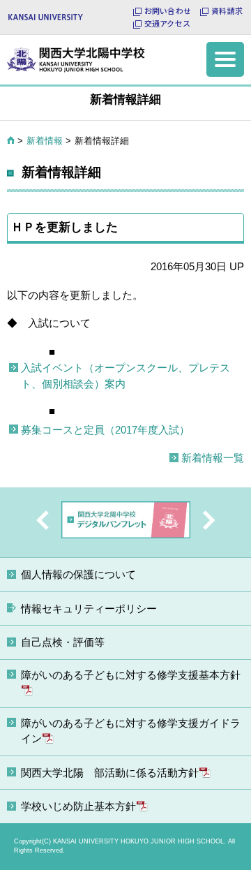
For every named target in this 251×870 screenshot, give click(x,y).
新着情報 (44, 140)
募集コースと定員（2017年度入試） (105, 430)
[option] (125, 522)
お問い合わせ (167, 10)
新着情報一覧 (212, 458)
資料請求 (227, 10)
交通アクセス (167, 23)
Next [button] (209, 520)
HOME (11, 140)
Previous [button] (42, 520)
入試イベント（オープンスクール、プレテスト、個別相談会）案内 (125, 376)
